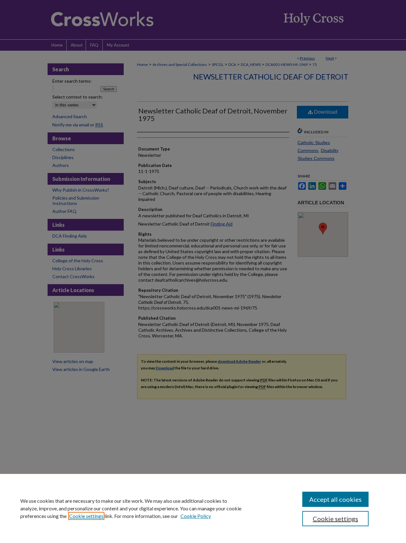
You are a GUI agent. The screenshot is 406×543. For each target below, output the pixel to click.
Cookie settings (86, 516)
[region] (203, 508)
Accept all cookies (335, 499)
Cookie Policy (195, 516)
